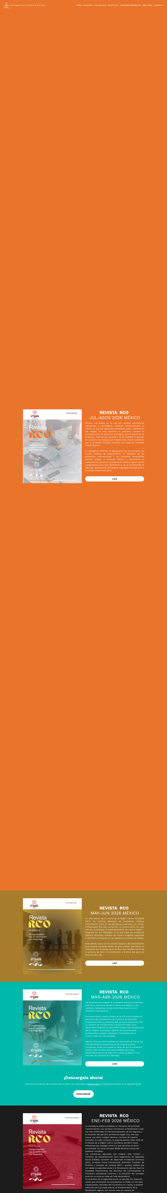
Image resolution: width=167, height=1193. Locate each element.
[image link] (6, 5)
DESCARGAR (83, 1094)
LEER (114, 479)
